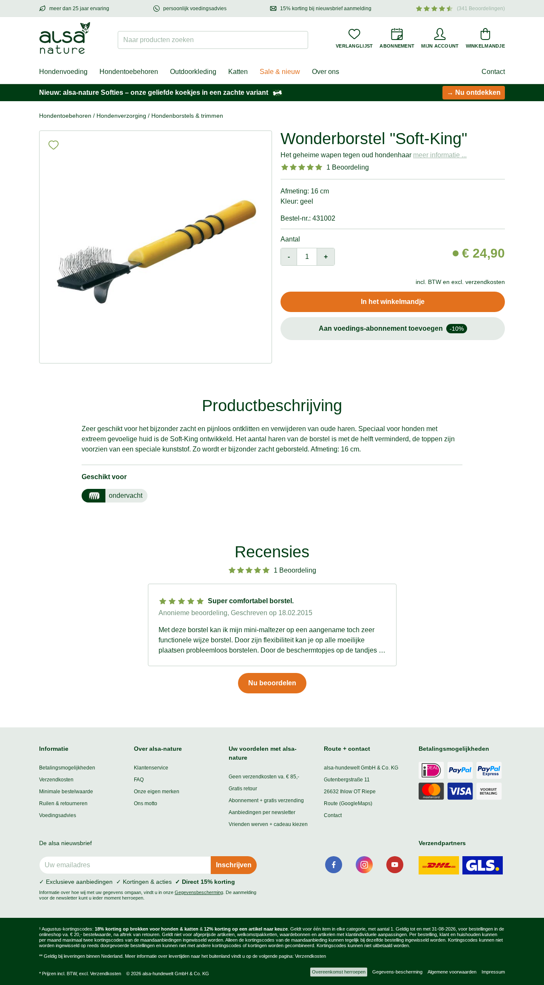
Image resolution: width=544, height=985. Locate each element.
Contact (493, 71)
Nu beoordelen (272, 683)
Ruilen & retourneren (63, 803)
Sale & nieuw (280, 71)
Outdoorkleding (193, 71)
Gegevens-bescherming (397, 971)
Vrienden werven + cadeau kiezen (268, 824)
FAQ (139, 780)
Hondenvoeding (63, 71)
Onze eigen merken (156, 792)
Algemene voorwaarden (452, 971)
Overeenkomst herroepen (339, 971)
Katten (238, 71)
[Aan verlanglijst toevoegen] (53, 145)
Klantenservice (151, 768)
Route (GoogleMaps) (348, 803)
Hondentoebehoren (128, 71)
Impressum (493, 971)
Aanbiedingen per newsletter (262, 812)
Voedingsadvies (57, 815)
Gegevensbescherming (199, 892)
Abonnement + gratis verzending (266, 800)
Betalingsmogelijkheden (67, 768)
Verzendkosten (56, 780)
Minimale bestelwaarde (66, 792)
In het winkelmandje (393, 301)
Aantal (290, 239)
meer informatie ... (440, 155)
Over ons (325, 71)
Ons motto (145, 803)
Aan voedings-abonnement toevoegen (391, 328)
